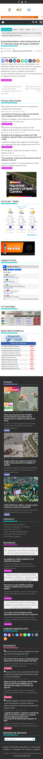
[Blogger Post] (34, 61)
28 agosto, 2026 (7, 111)
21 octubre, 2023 (10, 556)
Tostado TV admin (19, 111)
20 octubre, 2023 (10, 610)
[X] (10, 61)
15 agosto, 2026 (10, 502)
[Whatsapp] (22, 61)
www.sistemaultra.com (22, 756)
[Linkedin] (14, 61)
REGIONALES (7, 570)
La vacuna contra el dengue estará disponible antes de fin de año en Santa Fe (21, 605)
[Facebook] (3, 61)
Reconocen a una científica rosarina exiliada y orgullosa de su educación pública (21, 577)
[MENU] (41, 22)
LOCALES (6, 430)
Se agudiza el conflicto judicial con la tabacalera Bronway (21, 551)
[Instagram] (6, 61)
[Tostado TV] (3, 21)
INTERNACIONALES (6, 80)
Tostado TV (20, 412)
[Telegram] (26, 61)
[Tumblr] (30, 61)
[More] (38, 61)
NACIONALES (7, 668)
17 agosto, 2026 (10, 458)
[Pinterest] (18, 61)
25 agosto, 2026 (10, 412)
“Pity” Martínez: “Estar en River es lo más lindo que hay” (33, 89)
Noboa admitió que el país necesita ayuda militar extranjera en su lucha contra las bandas (11, 90)
